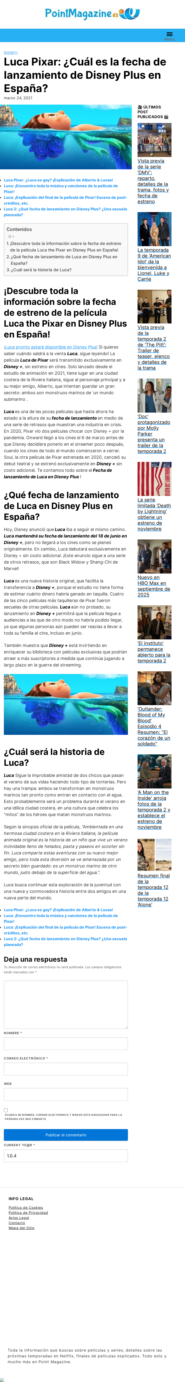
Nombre (13, 1033)
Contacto (17, 1223)
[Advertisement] (92, 1289)
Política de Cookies (26, 1207)
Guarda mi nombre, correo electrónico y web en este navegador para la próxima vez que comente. (63, 1117)
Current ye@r (19, 1145)
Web (8, 1084)
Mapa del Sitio (21, 1228)
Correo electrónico (26, 1058)
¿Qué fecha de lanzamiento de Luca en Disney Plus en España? (64, 260)
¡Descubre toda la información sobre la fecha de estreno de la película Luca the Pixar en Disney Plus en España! (65, 246)
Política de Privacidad (28, 1212)
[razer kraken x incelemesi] (92, 1380)
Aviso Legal (19, 1218)
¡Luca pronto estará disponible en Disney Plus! (51, 347)
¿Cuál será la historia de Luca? (41, 269)
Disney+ (11, 52)
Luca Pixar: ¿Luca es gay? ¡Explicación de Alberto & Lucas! (58, 180)
